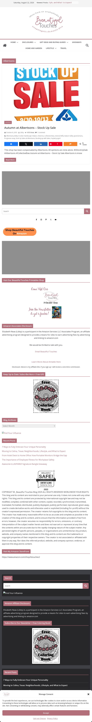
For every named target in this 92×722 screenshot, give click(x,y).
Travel (63, 48)
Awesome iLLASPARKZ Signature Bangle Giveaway (24, 464)
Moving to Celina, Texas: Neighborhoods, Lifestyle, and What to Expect (34, 451)
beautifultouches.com (46, 480)
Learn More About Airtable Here (46, 362)
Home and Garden (34, 48)
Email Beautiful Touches (46, 351)
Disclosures (27, 42)
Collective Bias (49, 136)
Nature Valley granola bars (73, 136)
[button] (88, 694)
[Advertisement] (46, 188)
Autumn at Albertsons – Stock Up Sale (30, 128)
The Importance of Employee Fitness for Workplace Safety (28, 459)
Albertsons (10, 136)
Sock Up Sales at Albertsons (25, 138)
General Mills (59, 136)
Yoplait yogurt (55, 138)
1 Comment (41, 132)
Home (13, 42)
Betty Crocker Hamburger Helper (25, 136)
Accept (46, 713)
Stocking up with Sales (42, 138)
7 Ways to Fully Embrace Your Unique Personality (24, 447)
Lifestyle (50, 48)
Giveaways (76, 42)
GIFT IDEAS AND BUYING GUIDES (53, 42)
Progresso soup (9, 138)
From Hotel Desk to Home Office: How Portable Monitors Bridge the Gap (34, 455)
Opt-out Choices (39, 718)
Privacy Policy (52, 718)
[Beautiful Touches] (5, 45)
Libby (22, 132)
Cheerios (41, 136)
